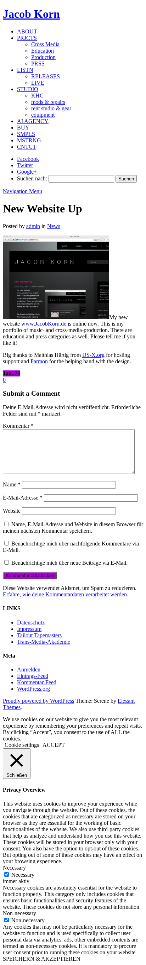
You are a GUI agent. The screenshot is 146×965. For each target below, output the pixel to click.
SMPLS (26, 134)
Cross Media (45, 44)
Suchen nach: (32, 178)
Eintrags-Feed (32, 676)
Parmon (39, 361)
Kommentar (18, 426)
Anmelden (28, 669)
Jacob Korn (31, 13)
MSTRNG (29, 140)
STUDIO (27, 89)
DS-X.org (93, 355)
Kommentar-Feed (36, 682)
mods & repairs (48, 102)
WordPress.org (33, 689)
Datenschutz (31, 622)
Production (43, 57)
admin (33, 226)
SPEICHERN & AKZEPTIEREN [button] (41, 959)
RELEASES (45, 76)
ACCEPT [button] (54, 745)
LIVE (37, 83)
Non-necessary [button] (19, 913)
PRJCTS (27, 38)
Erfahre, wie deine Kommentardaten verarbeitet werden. (65, 594)
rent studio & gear (51, 108)
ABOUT (27, 31)
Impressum (29, 629)
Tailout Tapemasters (39, 635)
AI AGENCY (33, 121)
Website (12, 511)
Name (12, 484)
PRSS (38, 63)
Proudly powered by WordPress (38, 701)
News (53, 226)
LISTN (25, 70)
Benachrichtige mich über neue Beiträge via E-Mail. (69, 563)
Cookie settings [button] (22, 745)
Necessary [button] (14, 868)
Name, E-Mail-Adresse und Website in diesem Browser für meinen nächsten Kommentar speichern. (73, 527)
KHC (37, 96)
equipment (43, 115)
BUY (23, 128)
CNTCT (26, 147)
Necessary (22, 875)
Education (42, 51)
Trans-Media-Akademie (43, 642)
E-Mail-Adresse (23, 498)
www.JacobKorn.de (43, 324)
